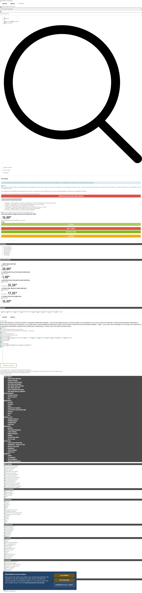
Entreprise (6, 350)
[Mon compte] (8, 23)
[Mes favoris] (11, 21)
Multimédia (7, 252)
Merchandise (7, 249)
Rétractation (7, 356)
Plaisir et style (7, 251)
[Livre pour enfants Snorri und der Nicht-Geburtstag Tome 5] (17, 212)
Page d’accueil (8, 167)
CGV (5, 353)
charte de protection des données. (34, 582)
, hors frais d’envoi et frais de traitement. (20, 370)
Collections (7, 253)
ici (39, 194)
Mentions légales (8, 357)
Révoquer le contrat (8, 365)
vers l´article (71, 228)
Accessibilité (7, 361)
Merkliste (6, 173)
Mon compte (7, 170)
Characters (7, 255)
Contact (6, 358)
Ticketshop (21, 3)
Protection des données (10, 354)
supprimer (71, 236)
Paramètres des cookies (10, 349)
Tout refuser (64, 580)
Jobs (5, 352)
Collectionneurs (8, 248)
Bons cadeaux (7, 247)
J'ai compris (64, 575)
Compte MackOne (8, 360)
